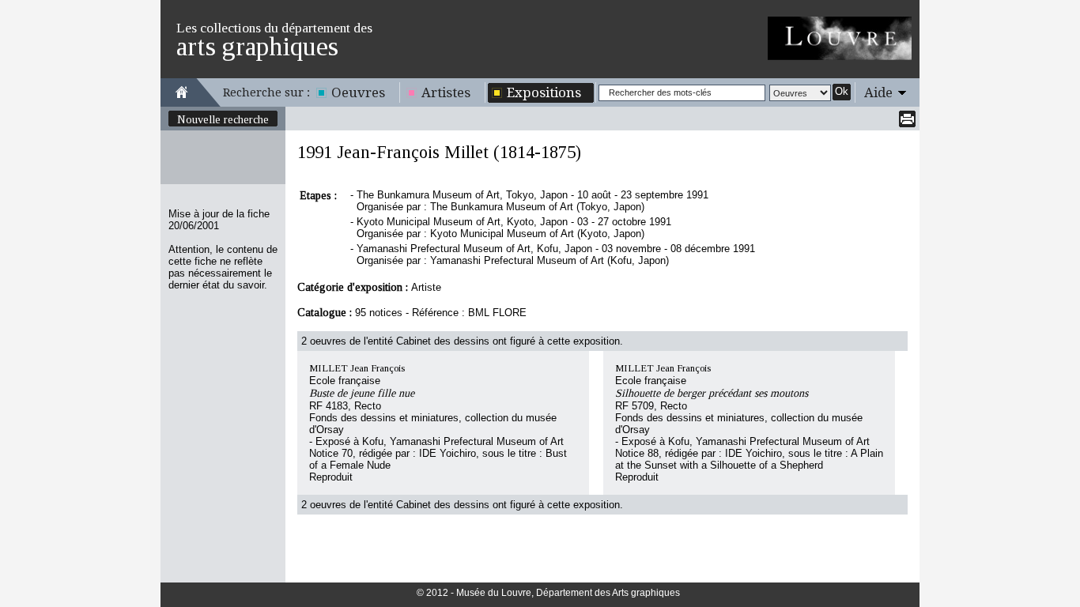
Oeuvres (358, 92)
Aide (878, 92)
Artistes (445, 92)
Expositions (544, 92)
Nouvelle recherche (223, 119)
